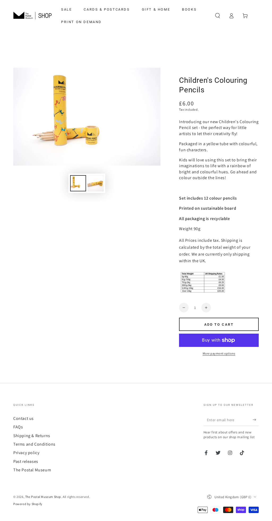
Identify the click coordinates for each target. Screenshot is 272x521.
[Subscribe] (256, 420)
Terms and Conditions (34, 444)
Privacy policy (26, 452)
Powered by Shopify (27, 504)
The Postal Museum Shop (43, 497)
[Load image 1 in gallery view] (78, 183)
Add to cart (219, 324)
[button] (217, 15)
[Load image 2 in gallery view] (96, 183)
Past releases (25, 461)
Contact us (23, 418)
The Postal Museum (32, 470)
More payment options (219, 353)
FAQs (18, 427)
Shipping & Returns (31, 435)
